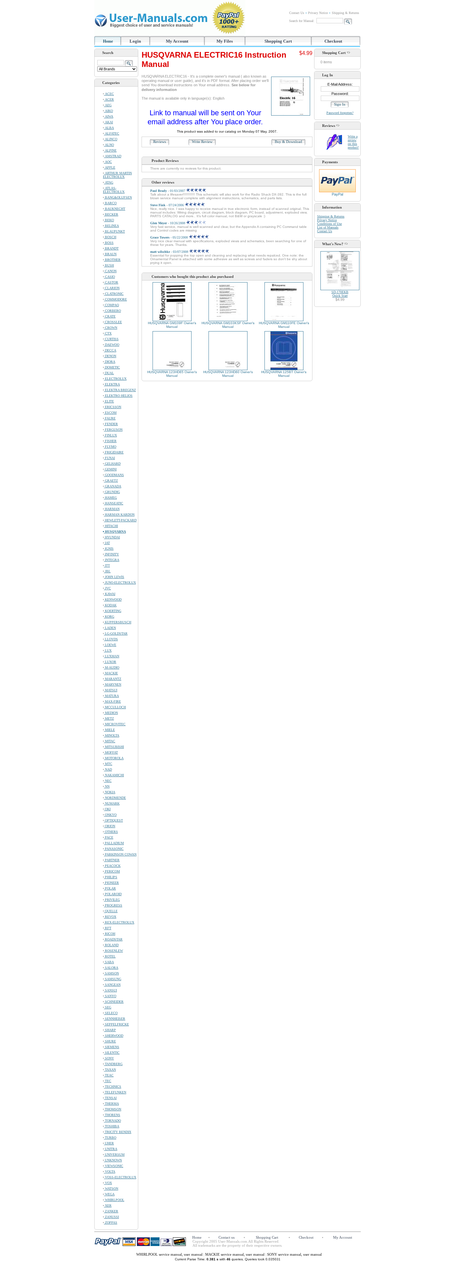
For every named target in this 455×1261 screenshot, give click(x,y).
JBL (107, 571)
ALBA (109, 128)
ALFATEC (111, 133)
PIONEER (111, 883)
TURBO (110, 1137)
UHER (109, 1143)
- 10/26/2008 (168, 223)
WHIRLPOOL (114, 1200)
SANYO (110, 996)
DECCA (110, 350)
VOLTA (109, 1171)
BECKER (111, 214)
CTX (108, 333)
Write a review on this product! (353, 142)
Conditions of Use (329, 224)
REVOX (110, 917)
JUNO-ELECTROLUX (120, 582)
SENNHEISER (114, 1018)
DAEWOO (111, 344)
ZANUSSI (111, 1217)
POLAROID (113, 894)
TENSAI (110, 1098)
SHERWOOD (113, 1035)
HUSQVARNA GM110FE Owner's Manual (284, 324)
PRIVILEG (112, 900)
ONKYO (110, 815)
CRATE (110, 316)
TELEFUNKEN (115, 1092)
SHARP (110, 1030)
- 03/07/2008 (169, 252)
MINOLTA (111, 735)
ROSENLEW (113, 950)
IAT (107, 543)
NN (107, 786)
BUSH (109, 265)
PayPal (337, 194)
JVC (107, 588)
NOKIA (109, 792)
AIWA (108, 116)
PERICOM (112, 871)
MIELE (109, 730)
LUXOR (110, 662)
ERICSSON (112, 407)
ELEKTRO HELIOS (118, 395)
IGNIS (109, 548)
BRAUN (110, 254)
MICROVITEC (115, 724)
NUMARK (112, 803)
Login (135, 41)
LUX (108, 650)
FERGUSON (113, 429)
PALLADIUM (114, 843)
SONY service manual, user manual (294, 1254)
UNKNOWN (113, 1160)
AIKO (108, 111)
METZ (109, 718)
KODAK (110, 605)
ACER (109, 99)
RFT (107, 928)
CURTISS (111, 339)
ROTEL (110, 956)
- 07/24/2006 (167, 205)
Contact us (226, 1237)
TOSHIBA (111, 1126)
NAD (108, 769)
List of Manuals (327, 227)
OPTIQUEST (113, 820)
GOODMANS (114, 475)
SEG (107, 1007)
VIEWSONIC (113, 1166)
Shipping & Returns (345, 13)
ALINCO (110, 139)
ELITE (109, 401)
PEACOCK (112, 866)
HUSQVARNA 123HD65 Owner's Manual (172, 373)
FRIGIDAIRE (114, 452)
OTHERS (111, 832)
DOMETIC (112, 367)
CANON (110, 271)
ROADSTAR (113, 939)
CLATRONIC (114, 294)
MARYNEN (112, 684)
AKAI (108, 122)
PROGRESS (113, 905)
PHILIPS (110, 877)
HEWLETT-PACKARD (120, 520)
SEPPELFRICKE (116, 1024)
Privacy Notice (318, 13)
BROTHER (112, 260)
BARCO (110, 203)
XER (108, 1205)
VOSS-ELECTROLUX (120, 1177)
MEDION (111, 713)
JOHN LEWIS (114, 577)
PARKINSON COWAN (120, 854)
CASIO (109, 277)
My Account (177, 41)
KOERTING (112, 611)
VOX (108, 1183)
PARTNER (112, 860)
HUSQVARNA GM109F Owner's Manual (172, 324)
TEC (107, 1081)
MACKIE (111, 673)
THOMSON (112, 1109)
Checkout (333, 41)
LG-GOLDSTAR (116, 633)
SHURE (110, 1041)
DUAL (109, 373)
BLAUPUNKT (114, 231)
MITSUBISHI (114, 747)
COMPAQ (111, 305)
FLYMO (110, 446)
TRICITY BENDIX (117, 1132)
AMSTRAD (112, 156)
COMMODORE (115, 299)
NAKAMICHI (114, 775)
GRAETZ (111, 480)
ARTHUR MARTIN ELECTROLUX (117, 175)
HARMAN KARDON (119, 514)
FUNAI (109, 458)
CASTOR (111, 282)
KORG (109, 616)
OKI (107, 809)
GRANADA (112, 486)
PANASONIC (114, 849)
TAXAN (110, 1069)
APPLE (109, 167)
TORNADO (112, 1120)
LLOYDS (111, 639)
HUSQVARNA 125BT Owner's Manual (283, 373)
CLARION (112, 288)
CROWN (110, 327)
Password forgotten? (339, 113)
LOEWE (110, 645)
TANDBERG (113, 1064)
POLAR (110, 888)
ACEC (109, 94)
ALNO (109, 145)
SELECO (111, 1013)
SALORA (111, 967)
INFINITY (111, 554)
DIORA (109, 361)
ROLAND (111, 945)
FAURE (110, 418)
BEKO (109, 220)
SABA (109, 962)
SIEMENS (111, 1047)
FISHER (110, 441)
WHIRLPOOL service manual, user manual (170, 1254)
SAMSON (111, 973)
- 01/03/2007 (168, 191)
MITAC (109, 741)
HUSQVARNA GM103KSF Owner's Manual (228, 324)
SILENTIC (112, 1052)
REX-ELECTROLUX (119, 922)
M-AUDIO (111, 667)
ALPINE (110, 150)
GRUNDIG (112, 492)
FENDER (111, 424)
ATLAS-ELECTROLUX (114, 190)
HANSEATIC (113, 503)
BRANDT (111, 248)
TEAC (109, 1075)
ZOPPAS (110, 1222)
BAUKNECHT (114, 209)
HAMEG (110, 497)
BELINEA (111, 226)
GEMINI (110, 469)
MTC (108, 764)
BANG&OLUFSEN (118, 197)
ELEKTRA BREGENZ (120, 390)
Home (108, 41)
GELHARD (112, 463)
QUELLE (111, 911)
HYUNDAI (112, 537)
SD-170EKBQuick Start (339, 294)
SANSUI (110, 990)
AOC (108, 162)
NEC (108, 781)
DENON (110, 356)
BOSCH (110, 237)
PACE (108, 837)
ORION (109, 826)
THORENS (112, 1115)
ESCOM (110, 412)
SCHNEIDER (114, 1001)
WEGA (109, 1194)
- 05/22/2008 (169, 237)
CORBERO (112, 311)
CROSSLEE (113, 322)
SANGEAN (112, 984)
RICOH (109, 934)
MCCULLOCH (115, 707)
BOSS (109, 243)
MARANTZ (112, 679)
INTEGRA (111, 560)
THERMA (111, 1103)
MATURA (111, 696)
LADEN (110, 628)
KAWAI (109, 594)
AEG (108, 105)
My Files (225, 41)
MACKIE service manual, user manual (235, 1254)
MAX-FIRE (112, 701)
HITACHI (111, 526)
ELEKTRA (112, 384)
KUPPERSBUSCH (117, 622)
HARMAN (112, 509)
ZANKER (111, 1211)
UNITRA (110, 1149)
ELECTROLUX (115, 378)
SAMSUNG (112, 979)
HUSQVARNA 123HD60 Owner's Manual (228, 373)
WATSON (111, 1188)
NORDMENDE (115, 798)
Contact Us (296, 13)
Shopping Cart (278, 41)
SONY (109, 1058)
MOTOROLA (114, 758)
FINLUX (110, 435)
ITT (107, 565)
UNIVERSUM (114, 1154)
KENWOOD (113, 599)
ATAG (108, 182)
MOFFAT (111, 752)
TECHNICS (112, 1086)
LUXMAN (111, 656)
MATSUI (110, 690)
